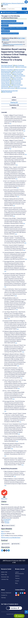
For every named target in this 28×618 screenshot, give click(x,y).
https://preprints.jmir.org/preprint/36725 (13, 44)
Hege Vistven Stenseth (7, 65)
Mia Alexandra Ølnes (6, 71)
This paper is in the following (10, 17)
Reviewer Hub (5, 577)
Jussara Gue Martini (6, 85)
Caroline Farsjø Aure (6, 78)
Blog (16, 583)
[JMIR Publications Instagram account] (16, 595)
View (10, 123)
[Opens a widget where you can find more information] (19, 616)
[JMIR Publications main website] (14, 4)
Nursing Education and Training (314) (10, 33)
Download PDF (6, 543)
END (2, 531)
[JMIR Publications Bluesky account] (16, 593)
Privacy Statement (6, 593)
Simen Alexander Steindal (8, 67)
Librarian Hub (4, 579)
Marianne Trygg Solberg (7, 69)
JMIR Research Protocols (9, 12)
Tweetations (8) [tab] (14, 105)
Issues (17, 581)
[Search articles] (24, 9)
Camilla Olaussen (5, 77)
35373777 (6, 521)
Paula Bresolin (5, 86)
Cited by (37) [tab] (14, 102)
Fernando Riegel (5, 80)
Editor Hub (4, 574)
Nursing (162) (5, 25)
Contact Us (4, 595)
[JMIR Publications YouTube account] (25, 593)
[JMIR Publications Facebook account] (20, 593)
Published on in (13, 38)
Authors (17, 576)
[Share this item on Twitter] (4, 550)
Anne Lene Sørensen (6, 74)
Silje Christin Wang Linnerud (8, 88)
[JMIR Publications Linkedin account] (23, 593)
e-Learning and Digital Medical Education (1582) (12, 23)
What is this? (4, 498)
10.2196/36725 (7, 519)
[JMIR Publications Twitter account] (18, 593)
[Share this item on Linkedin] (9, 550)
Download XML (16, 543)
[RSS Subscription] (18, 595)
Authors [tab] (14, 100)
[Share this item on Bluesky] (2, 550)
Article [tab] (14, 97)
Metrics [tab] (14, 108)
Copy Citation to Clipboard (8, 525)
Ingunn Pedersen (5, 82)
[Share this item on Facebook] (6, 550)
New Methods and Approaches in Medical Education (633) (13, 28)
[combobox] (14, 9)
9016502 (7, 522)
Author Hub (4, 572)
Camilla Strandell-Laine (7, 75)
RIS (2, 535)
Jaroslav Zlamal (5, 83)
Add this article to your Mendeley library (10, 537)
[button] (26, 2)
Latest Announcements (19, 572)
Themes (17, 578)
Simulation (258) (5, 31)
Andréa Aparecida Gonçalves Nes (9, 90)
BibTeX (3, 533)
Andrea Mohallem (5, 72)
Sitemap (3, 597)
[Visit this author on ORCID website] (18, 65)
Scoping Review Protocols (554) (9, 21)
